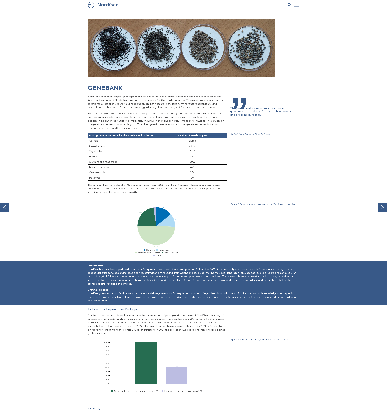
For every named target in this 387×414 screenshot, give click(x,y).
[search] (289, 5)
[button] (4, 207)
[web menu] (296, 4)
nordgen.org (94, 409)
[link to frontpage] (193, 5)
